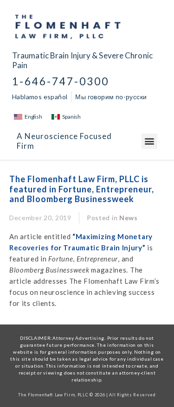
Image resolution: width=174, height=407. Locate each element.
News (128, 218)
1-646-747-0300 (60, 81)
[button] (149, 141)
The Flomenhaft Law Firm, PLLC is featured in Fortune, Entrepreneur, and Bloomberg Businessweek (81, 189)
